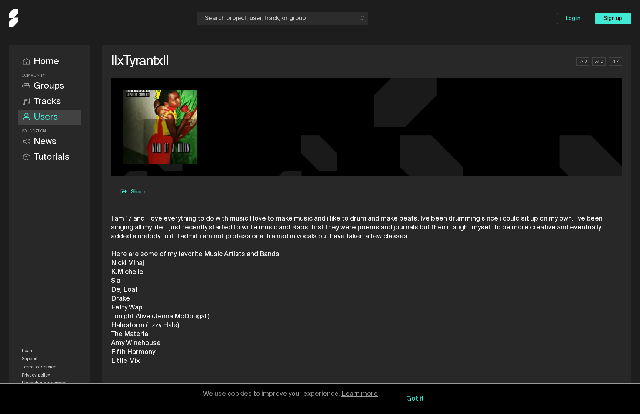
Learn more (359, 394)
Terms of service (39, 367)
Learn (28, 351)
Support (30, 359)
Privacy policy (36, 375)
